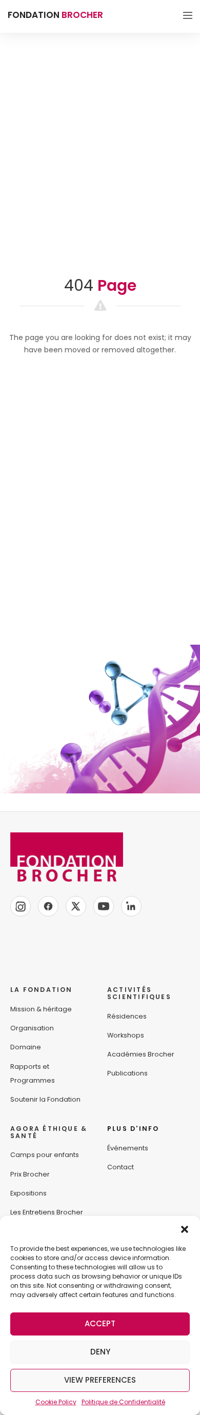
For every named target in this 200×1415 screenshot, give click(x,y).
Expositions (28, 1193)
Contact (120, 1167)
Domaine (25, 1047)
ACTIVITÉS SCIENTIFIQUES (139, 993)
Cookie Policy (55, 1402)
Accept (100, 1323)
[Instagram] (20, 906)
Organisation (32, 1028)
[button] (184, 1229)
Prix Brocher (30, 1174)
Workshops (125, 1035)
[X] (76, 906)
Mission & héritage (41, 1009)
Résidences (127, 1016)
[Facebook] (48, 906)
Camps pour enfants (44, 1154)
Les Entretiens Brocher (46, 1212)
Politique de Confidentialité (123, 1402)
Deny (100, 1351)
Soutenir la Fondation (45, 1099)
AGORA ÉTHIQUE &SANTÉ (48, 1132)
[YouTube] (103, 906)
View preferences (100, 1379)
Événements (127, 1148)
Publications (127, 1073)
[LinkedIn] (131, 906)
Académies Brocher (140, 1054)
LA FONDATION (41, 989)
